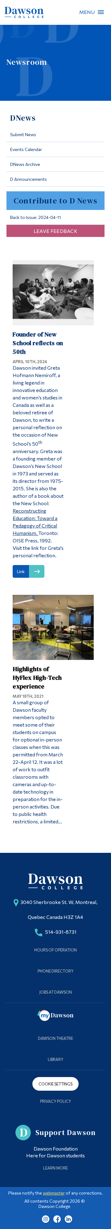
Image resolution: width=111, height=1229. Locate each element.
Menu (100, 12)
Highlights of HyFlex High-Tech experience (37, 678)
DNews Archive (25, 164)
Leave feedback (55, 231)
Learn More (55, 1167)
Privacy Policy (55, 1101)
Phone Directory (56, 971)
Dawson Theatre (55, 1038)
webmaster (54, 1193)
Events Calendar (26, 149)
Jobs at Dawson (55, 992)
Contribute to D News (55, 200)
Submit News (23, 134)
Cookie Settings (55, 1083)
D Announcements (28, 179)
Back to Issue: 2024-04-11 (35, 217)
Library (56, 1059)
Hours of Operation (55, 949)
